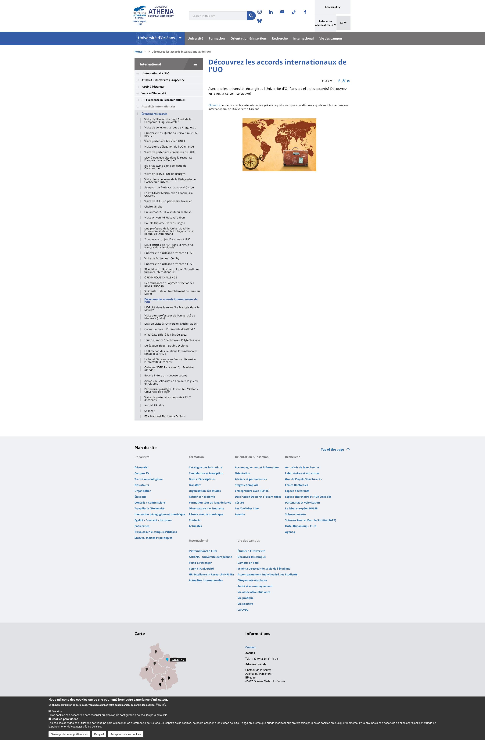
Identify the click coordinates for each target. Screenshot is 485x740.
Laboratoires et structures (302, 473)
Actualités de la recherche (302, 467)
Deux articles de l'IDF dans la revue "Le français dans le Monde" (169, 246)
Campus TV (142, 473)
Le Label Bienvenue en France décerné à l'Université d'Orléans (170, 360)
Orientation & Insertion (248, 38)
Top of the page (332, 449)
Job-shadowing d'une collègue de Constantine (165, 167)
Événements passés (154, 114)
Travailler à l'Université (149, 508)
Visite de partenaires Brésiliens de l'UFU (169, 152)
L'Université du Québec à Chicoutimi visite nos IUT (171, 134)
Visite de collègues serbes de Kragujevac (170, 127)
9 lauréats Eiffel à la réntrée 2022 (165, 334)
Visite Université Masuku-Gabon (164, 217)
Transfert (195, 485)
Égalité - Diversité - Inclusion (153, 520)
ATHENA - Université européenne (163, 80)
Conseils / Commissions (150, 502)
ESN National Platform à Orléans (165, 416)
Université (195, 38)
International (303, 38)
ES (342, 23)
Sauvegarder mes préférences (69, 733)
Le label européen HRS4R (301, 508)
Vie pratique (245, 598)
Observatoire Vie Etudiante (206, 508)
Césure (239, 502)
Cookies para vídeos (65, 719)
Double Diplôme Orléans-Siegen (164, 223)
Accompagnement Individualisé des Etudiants (267, 574)
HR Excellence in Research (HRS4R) (164, 100)
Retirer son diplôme (202, 496)
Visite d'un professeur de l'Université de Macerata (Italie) (169, 316)
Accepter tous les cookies (125, 733)
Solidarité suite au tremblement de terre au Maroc (172, 292)
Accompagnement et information (257, 467)
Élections (140, 496)
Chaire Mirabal (153, 206)
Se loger (149, 411)
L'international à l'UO (155, 73)
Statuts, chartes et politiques (153, 537)
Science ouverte (295, 514)
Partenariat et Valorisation (302, 502)
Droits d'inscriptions (202, 479)
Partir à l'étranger (153, 86)
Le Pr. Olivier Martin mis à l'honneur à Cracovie (168, 194)
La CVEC (243, 609)
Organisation (143, 491)
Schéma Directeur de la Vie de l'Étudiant (264, 568)
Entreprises (142, 526)
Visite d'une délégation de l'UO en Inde (169, 146)
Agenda (240, 514)
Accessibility (332, 7)
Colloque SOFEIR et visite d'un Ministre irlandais (169, 368)
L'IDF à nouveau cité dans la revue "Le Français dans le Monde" (168, 159)
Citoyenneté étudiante (252, 580)
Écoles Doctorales (296, 485)
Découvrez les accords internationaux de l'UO (170, 300)
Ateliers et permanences (251, 479)
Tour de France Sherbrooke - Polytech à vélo (172, 340)
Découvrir (141, 467)
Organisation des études (205, 491)
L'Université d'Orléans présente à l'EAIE (169, 253)
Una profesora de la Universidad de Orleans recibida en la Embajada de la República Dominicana (168, 231)
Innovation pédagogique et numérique (160, 514)
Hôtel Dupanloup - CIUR (300, 526)
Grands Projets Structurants (303, 479)
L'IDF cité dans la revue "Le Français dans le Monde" (171, 308)
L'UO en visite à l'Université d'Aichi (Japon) (170, 323)
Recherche (280, 38)
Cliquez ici (214, 105)
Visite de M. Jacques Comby (161, 258)
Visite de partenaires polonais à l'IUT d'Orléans (167, 398)
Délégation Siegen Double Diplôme (166, 345)
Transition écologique (149, 479)
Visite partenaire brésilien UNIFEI (165, 141)
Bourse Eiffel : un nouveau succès (165, 375)
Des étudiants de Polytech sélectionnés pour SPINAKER (169, 284)
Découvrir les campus (252, 557)
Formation (217, 38)
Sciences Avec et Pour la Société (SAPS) (310, 520)
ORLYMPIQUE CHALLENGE (160, 277)
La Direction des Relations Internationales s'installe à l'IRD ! (170, 352)
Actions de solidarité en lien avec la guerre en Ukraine (171, 382)
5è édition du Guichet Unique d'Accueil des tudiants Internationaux (171, 270)
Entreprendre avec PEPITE (252, 491)
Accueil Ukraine (154, 405)
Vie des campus (331, 38)
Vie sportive (245, 604)
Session (57, 711)
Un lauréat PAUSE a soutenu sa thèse (167, 212)
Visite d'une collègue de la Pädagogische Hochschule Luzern (170, 180)
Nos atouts (142, 485)
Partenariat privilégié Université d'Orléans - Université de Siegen (171, 390)
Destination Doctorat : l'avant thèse (258, 496)
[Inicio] (140, 11)
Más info (161, 704)
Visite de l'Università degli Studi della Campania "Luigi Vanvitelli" (168, 120)
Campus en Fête (248, 562)
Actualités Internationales (158, 106)
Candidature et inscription (206, 473)
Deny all (99, 733)
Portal (138, 51)
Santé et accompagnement (255, 586)
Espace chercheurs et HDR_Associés (308, 496)
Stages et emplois (246, 485)
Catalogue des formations (206, 467)
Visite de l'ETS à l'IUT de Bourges (164, 174)
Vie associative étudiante (254, 592)
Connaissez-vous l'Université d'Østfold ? (169, 329)
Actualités (195, 526)
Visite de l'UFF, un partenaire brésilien (168, 201)
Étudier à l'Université (251, 551)
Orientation (242, 473)
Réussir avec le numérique (206, 514)
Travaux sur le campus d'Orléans (156, 532)
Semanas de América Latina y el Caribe (169, 187)
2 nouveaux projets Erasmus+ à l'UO (167, 239)
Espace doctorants (297, 491)
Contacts (194, 520)
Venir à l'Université (154, 93)
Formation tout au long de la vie (210, 502)
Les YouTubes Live (247, 508)
